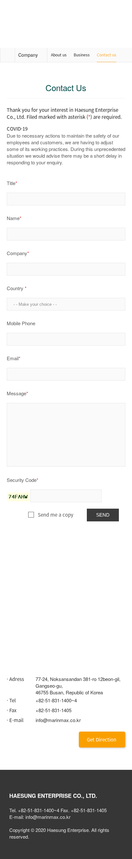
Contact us (106, 55)
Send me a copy (55, 514)
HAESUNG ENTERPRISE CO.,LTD (16, 11)
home (7, 55)
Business (82, 55)
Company (28, 55)
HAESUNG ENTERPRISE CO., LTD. (53, 795)
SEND (103, 515)
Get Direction (101, 739)
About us (59, 55)
